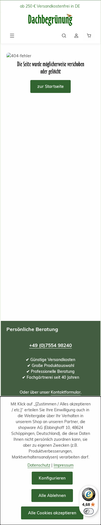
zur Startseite (50, 86)
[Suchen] (64, 35)
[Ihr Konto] (76, 35)
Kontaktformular (66, 392)
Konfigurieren (52, 478)
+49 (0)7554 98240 (50, 345)
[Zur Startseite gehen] (50, 20)
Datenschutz (38, 465)
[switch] (89, 511)
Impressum (64, 465)
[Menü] (12, 35)
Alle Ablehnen (52, 495)
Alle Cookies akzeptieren (52, 512)
